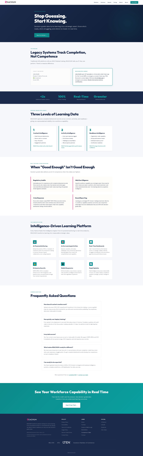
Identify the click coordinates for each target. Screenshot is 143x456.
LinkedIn (103, 424)
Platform (96, 2)
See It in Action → (42, 35)
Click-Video (104, 430)
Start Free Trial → (71, 405)
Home (82, 422)
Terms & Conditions (66, 427)
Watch (121, 2)
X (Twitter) (103, 422)
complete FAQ (72, 375)
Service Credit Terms (67, 432)
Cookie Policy (65, 435)
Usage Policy (65, 430)
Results (109, 2)
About (126, 2)
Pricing (115, 2)
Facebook (103, 427)
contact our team (83, 375)
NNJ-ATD (51, 443)
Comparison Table (86, 432)
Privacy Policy (65, 422)
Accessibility (65, 424)
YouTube (83, 424)
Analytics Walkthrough (86, 427)
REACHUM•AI (84, 430)
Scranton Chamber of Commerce (83, 443)
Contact (83, 435)
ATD (58, 443)
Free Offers (134, 2)
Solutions (103, 2)
